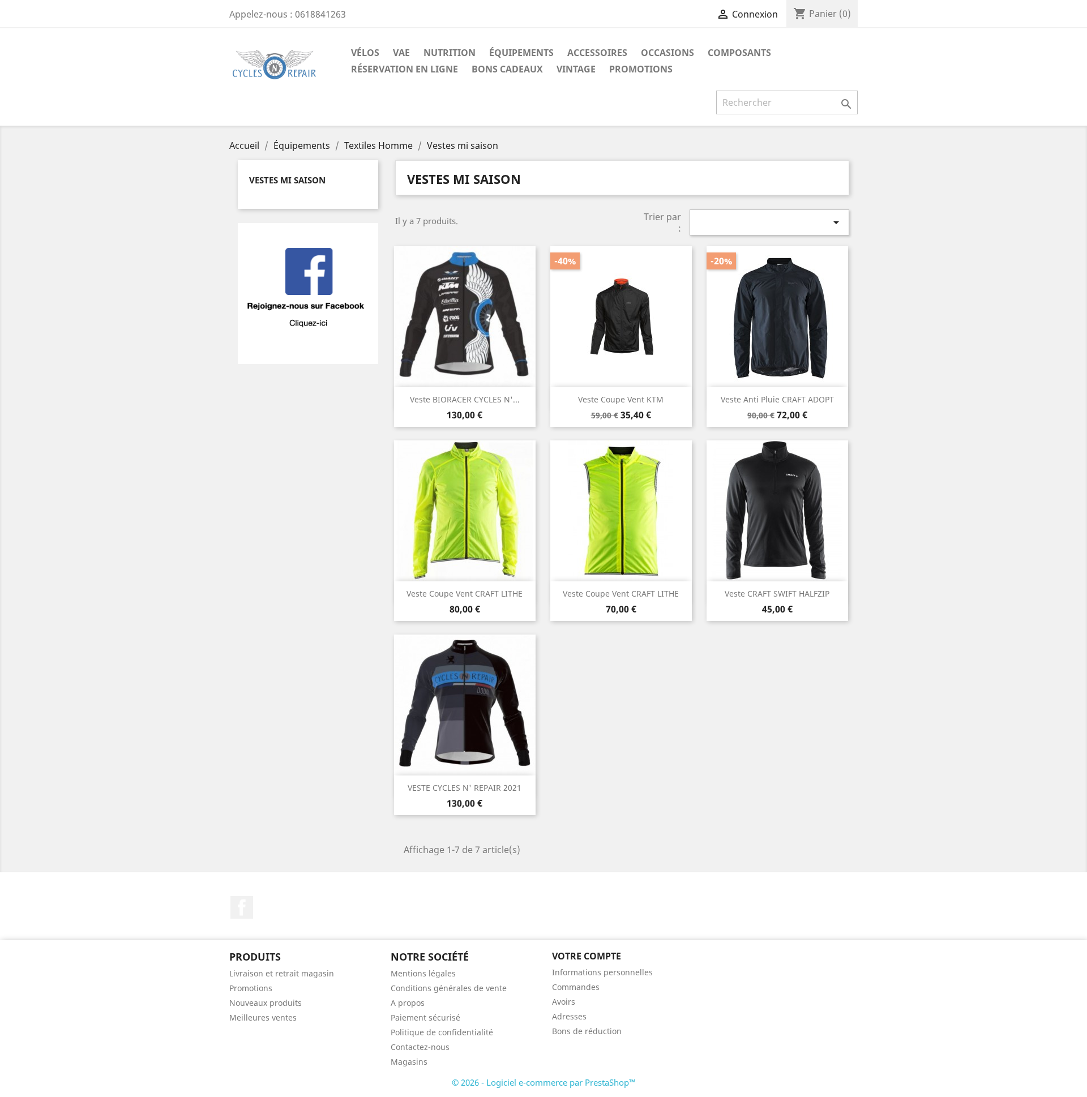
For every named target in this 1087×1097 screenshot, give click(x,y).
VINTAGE (576, 69)
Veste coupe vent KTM (621, 399)
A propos (408, 1002)
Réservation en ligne (404, 69)
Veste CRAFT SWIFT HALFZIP (777, 593)
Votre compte (586, 956)
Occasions (667, 52)
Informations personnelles (602, 972)
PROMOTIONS (641, 69)
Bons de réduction (587, 1031)
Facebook (241, 907)
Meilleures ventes (263, 1017)
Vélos (365, 52)
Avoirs (563, 1001)
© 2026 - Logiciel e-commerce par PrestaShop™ (544, 1082)
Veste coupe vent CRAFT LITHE (464, 593)
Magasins (409, 1061)
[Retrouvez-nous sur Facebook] (308, 292)
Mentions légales (423, 973)
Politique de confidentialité (442, 1032)
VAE (401, 52)
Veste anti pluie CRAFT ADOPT (777, 399)
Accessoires (597, 52)
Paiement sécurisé (425, 1017)
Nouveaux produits (265, 1002)
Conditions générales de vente (449, 988)
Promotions (250, 988)
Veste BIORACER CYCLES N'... (465, 399)
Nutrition (449, 52)
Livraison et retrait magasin (281, 973)
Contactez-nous (420, 1047)
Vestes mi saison (287, 180)
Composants (739, 52)
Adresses (569, 1016)
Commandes (576, 987)
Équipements (521, 52)
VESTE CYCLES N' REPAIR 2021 (464, 787)
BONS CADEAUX (507, 69)
